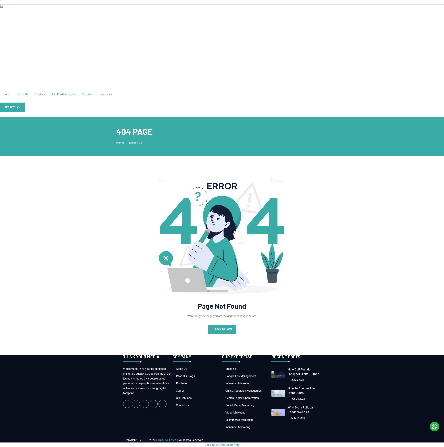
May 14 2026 (298, 417)
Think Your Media (168, 440)
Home (6, 94)
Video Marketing (235, 412)
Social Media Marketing (239, 405)
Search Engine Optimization (242, 398)
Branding (230, 368)
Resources (106, 94)
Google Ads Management (240, 376)
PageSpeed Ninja (230, 444)
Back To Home (223, 329)
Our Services (184, 398)
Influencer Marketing (237, 383)
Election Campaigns (63, 94)
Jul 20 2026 (297, 379)
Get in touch (12, 107)
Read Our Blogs (185, 376)
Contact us (182, 405)
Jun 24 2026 (298, 398)
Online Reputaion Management (243, 390)
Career (180, 390)
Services (40, 94)
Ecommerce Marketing (239, 419)
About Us (22, 94)
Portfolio (87, 94)
